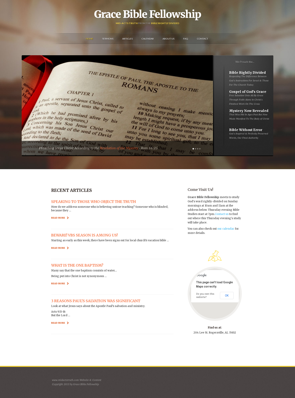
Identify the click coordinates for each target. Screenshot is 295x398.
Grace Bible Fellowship (147, 14)
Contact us (222, 214)
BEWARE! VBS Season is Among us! (84, 235)
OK (227, 295)
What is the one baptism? (77, 265)
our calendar (225, 228)
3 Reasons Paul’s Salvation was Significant (95, 301)
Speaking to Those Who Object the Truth (93, 201)
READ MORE (58, 217)
